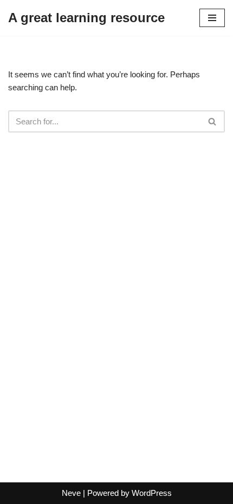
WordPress (152, 493)
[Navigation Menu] (212, 18)
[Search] (212, 121)
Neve (71, 493)
